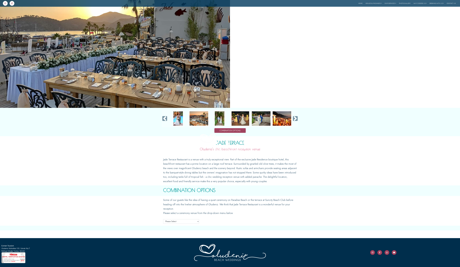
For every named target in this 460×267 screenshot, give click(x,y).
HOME (360, 3)
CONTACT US (451, 3)
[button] (165, 118)
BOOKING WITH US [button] (436, 3)
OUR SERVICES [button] (390, 3)
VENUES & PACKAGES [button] (373, 3)
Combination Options (230, 130)
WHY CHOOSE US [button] (420, 3)
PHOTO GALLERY (405, 3)
